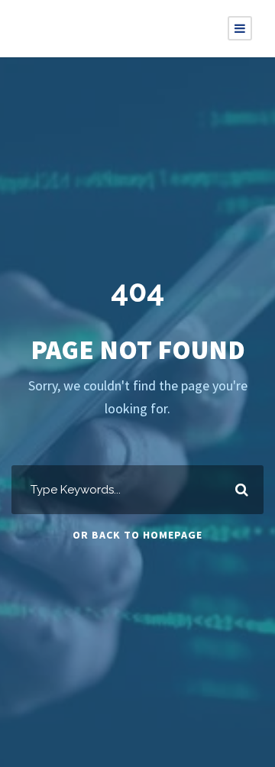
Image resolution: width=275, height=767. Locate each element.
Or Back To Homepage (137, 535)
